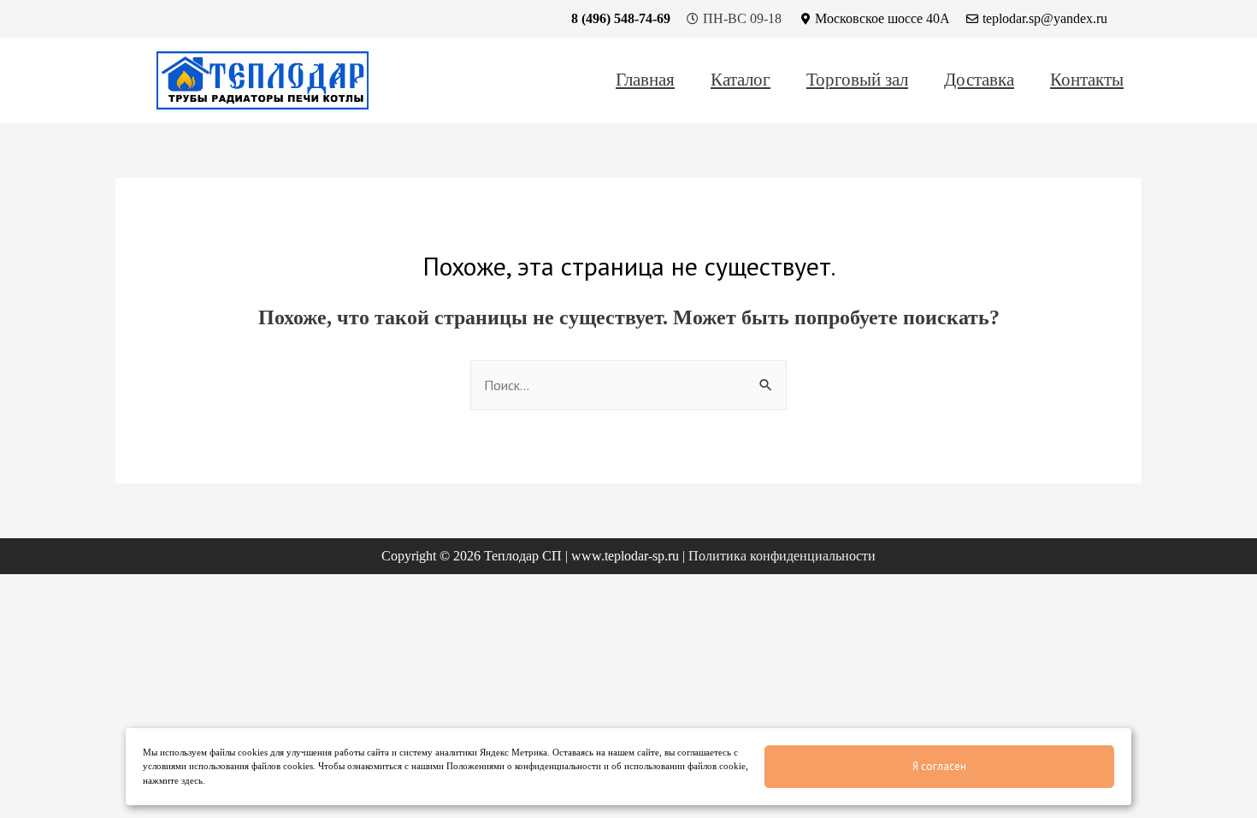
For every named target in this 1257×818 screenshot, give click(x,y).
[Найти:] (628, 385)
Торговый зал (857, 80)
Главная (645, 80)
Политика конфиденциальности (782, 555)
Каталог (740, 80)
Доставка (979, 80)
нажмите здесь (173, 780)
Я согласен (939, 766)
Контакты (1087, 80)
